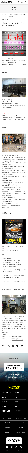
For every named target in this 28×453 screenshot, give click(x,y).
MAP (23, 105)
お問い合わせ (18, 411)
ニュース (17, 397)
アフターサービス (21, 423)
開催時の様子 (5, 332)
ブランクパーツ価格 (21, 418)
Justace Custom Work (17, 340)
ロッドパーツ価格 (7, 418)
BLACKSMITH (5, 205)
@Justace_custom (17, 336)
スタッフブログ (18, 406)
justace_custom (15, 338)
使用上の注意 (7, 423)
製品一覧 (17, 392)
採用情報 (7, 432)
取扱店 (16, 401)
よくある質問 (7, 428)
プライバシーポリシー (21, 432)
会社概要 (21, 428)
